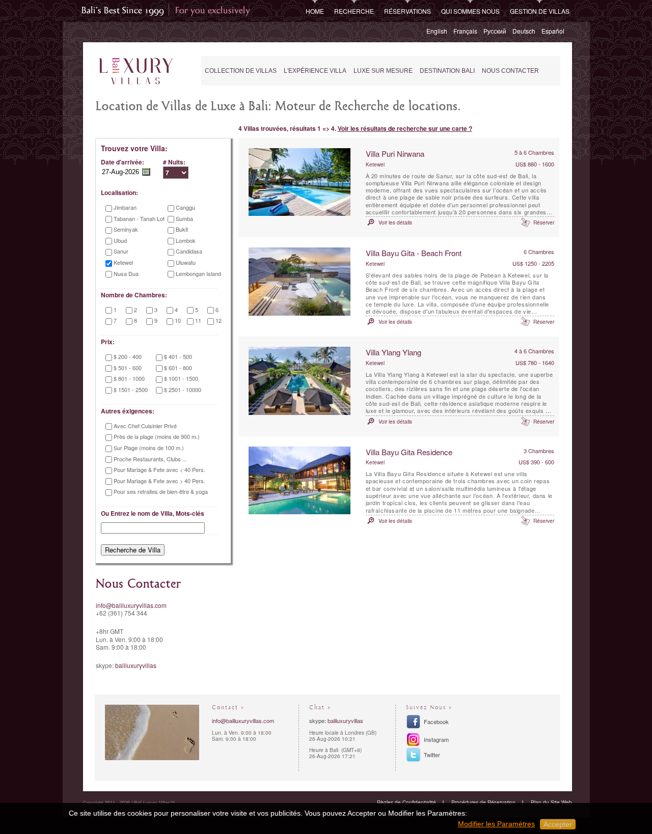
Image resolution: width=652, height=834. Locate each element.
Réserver (543, 222)
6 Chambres (539, 251)
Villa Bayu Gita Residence (409, 452)
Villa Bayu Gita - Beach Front (413, 252)
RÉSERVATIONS (407, 11)
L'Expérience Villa (315, 70)
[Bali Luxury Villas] (136, 71)
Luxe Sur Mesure (383, 70)
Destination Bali (447, 70)
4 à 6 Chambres (534, 351)
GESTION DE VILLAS (539, 11)
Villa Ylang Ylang (393, 352)
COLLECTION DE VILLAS (241, 70)
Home (315, 11)
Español (552, 30)
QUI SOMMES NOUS (470, 11)
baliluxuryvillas (135, 665)
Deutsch (523, 30)
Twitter (432, 754)
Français (465, 30)
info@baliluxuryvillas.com (131, 605)
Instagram (436, 739)
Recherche (354, 11)
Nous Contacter (510, 70)
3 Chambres (539, 451)
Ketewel (375, 164)
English (436, 30)
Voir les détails (395, 222)
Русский (494, 30)
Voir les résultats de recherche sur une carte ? (405, 128)
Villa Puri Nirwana (395, 153)
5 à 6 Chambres (534, 152)
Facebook (436, 721)
